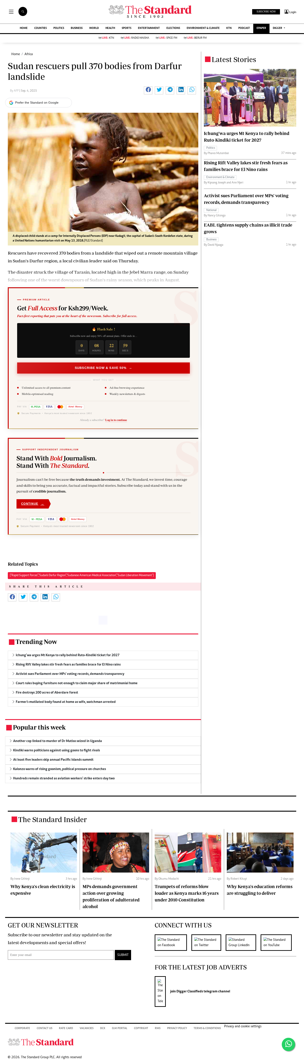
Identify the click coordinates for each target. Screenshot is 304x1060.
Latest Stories (234, 59)
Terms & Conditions (207, 1028)
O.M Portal (119, 1028)
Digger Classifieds (189, 991)
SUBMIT (123, 955)
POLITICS (58, 28)
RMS (157, 1028)
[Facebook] (173, 942)
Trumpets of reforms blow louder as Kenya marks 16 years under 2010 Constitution (187, 893)
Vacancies (86, 1028)
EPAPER (261, 28)
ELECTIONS (173, 28)
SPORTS (126, 28)
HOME (24, 28)
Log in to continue (116, 420)
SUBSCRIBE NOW (266, 11)
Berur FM (197, 38)
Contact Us (44, 1028)
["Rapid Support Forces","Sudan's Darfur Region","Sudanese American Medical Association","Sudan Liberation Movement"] (82, 575)
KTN (229, 28)
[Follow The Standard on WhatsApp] (288, 1044)
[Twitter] (208, 942)
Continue (32, 504)
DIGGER (278, 28)
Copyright (141, 1028)
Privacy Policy (177, 1028)
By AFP (14, 91)
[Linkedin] (243, 942)
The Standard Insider (52, 819)
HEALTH (110, 28)
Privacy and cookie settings (242, 1026)
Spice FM (168, 38)
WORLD (94, 28)
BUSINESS (77, 28)
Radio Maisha (136, 38)
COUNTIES (40, 28)
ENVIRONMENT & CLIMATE (203, 28)
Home (15, 54)
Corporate (22, 1028)
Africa (28, 54)
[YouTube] (278, 942)
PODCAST (244, 28)
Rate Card (66, 1028)
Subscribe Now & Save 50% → (103, 368)
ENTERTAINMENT (149, 28)
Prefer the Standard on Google (37, 102)
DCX (102, 1028)
